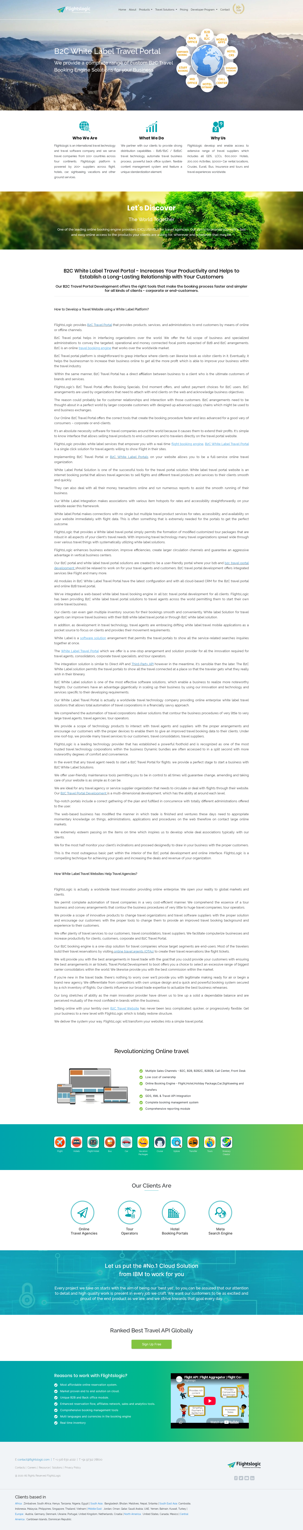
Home (122, 9)
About (132, 9)
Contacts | (20, 1467)
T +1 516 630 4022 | (65, 1459)
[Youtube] (246, 1478)
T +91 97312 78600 (90, 1459)
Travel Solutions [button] (165, 9)
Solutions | (57, 1467)
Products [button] (144, 9)
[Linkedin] (252, 1478)
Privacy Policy (73, 1467)
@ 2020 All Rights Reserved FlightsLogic (38, 1475)
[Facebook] (236, 1478)
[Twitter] (241, 1478)
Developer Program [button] (203, 9)
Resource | (45, 1467)
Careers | (33, 1467)
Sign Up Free (151, 1344)
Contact (225, 9)
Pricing (184, 9)
